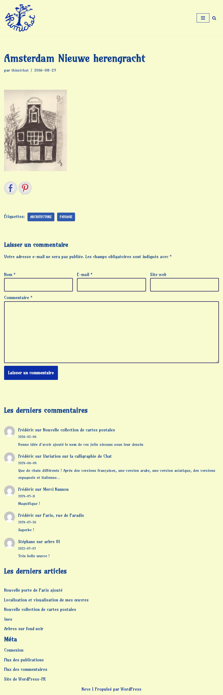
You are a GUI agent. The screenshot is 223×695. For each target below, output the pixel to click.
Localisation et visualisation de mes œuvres (46, 600)
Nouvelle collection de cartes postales (79, 430)
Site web (158, 274)
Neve (86, 689)
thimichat (20, 70)
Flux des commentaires (25, 669)
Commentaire (18, 297)
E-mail (84, 274)
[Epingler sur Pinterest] (25, 187)
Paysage (66, 217)
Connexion (13, 650)
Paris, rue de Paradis (63, 515)
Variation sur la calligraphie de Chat (77, 456)
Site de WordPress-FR (25, 679)
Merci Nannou (56, 489)
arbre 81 (52, 541)
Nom (10, 274)
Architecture (41, 217)
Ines (8, 619)
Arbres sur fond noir (24, 628)
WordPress (131, 689)
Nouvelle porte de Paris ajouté (33, 590)
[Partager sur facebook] (10, 187)
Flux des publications (24, 659)
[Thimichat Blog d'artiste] (20, 18)
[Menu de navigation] (203, 18)
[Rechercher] (214, 18)
